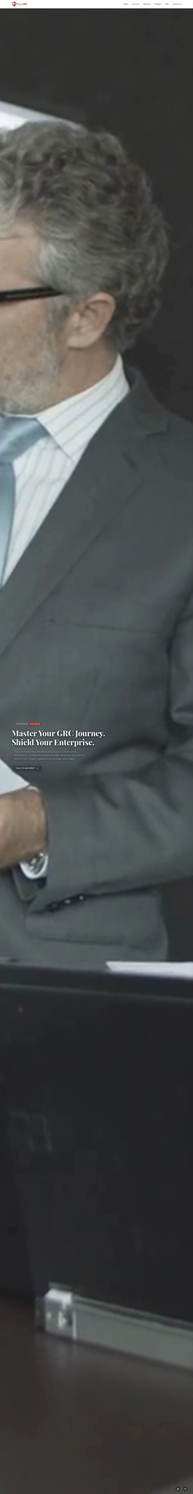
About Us (147, 4)
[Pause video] (178, 1489)
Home (125, 4)
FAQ (166, 4)
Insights (158, 4)
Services (135, 4)
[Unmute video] (185, 1489)
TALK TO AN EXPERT (27, 768)
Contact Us (176, 4)
